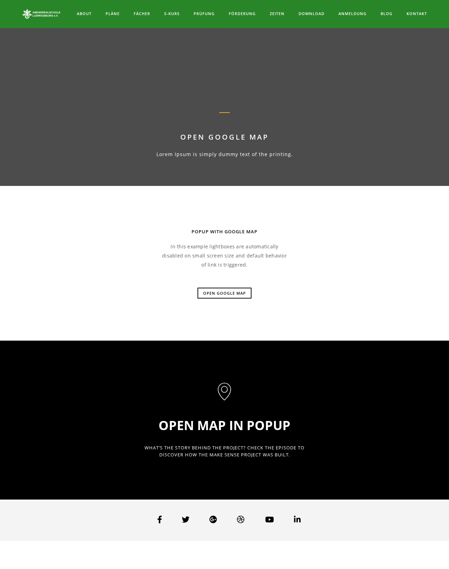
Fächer (142, 13)
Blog (387, 13)
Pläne (113, 13)
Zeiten (277, 13)
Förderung (242, 13)
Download (311, 13)
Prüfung (204, 13)
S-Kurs (172, 13)
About (84, 13)
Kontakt (417, 13)
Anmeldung (353, 13)
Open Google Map (224, 293)
